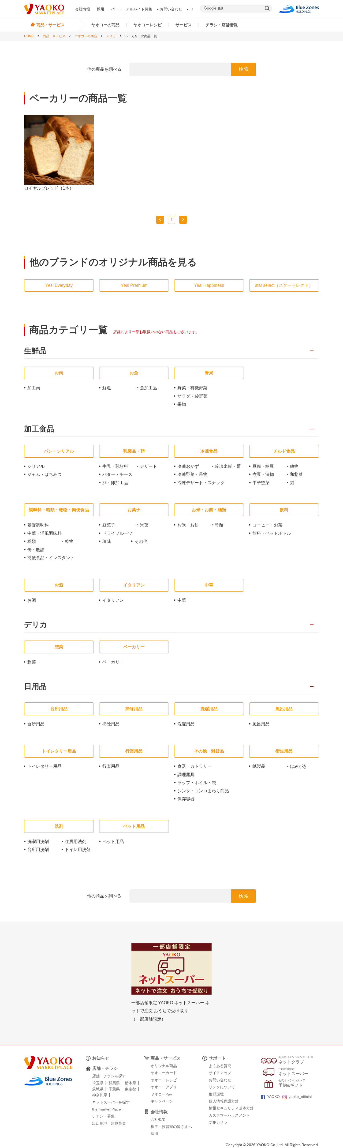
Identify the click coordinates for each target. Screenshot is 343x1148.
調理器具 (186, 774)
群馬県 (114, 1083)
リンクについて (222, 1087)
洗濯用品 (186, 724)
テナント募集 (103, 1116)
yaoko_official (300, 1096)
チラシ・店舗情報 (222, 24)
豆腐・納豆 (263, 466)
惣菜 (31, 662)
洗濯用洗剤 (38, 841)
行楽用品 (111, 766)
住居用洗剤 (75, 841)
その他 (141, 541)
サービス (184, 24)
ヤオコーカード (164, 1073)
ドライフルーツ (117, 533)
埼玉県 (97, 1083)
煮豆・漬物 (263, 474)
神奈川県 (99, 1095)
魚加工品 (148, 388)
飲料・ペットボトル (271, 533)
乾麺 (219, 525)
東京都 (130, 1089)
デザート (148, 466)
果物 (181, 404)
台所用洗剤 (38, 849)
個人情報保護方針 (224, 1101)
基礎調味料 (38, 525)
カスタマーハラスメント (229, 1115)
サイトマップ (220, 1073)
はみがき (298, 766)
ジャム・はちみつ (44, 474)
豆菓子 (108, 525)
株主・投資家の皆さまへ (171, 1126)
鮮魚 (106, 388)
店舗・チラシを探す (109, 1076)
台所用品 (35, 724)
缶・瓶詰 (35, 549)
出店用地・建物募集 (109, 1123)
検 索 (243, 69)
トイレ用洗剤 (78, 849)
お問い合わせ (171, 9)
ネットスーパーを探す (111, 1102)
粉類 (31, 541)
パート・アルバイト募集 (131, 9)
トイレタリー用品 (44, 766)
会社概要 (158, 1119)
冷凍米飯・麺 (228, 466)
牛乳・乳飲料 (115, 466)
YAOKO (273, 1096)
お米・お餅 (188, 525)
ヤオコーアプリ (164, 1087)
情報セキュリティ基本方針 (231, 1108)
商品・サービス (54, 36)
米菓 (144, 525)
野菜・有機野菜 (192, 388)
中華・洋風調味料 (44, 533)
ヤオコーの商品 (105, 24)
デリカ (111, 36)
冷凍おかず (188, 466)
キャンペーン (162, 1101)
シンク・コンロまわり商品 (203, 791)
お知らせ (100, 1058)
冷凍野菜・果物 (192, 474)
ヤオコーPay (161, 1094)
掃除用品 (111, 724)
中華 (181, 600)
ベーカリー (113, 662)
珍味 (106, 541)
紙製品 (258, 766)
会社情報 (82, 9)
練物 (294, 466)
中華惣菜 (261, 482)
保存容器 (186, 799)
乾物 (69, 541)
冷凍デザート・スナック (201, 482)
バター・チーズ (117, 474)
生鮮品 (35, 351)
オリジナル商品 (164, 1066)
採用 (100, 9)
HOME (29, 36)
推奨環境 (216, 1094)
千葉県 (114, 1089)
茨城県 (97, 1089)
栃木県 (130, 1083)
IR (191, 9)
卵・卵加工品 (115, 482)
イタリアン (113, 600)
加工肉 (33, 388)
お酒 (31, 600)
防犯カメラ (218, 1122)
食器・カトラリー (194, 766)
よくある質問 (220, 1066)
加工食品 (39, 429)
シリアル (35, 466)
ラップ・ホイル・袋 (196, 782)
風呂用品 (261, 724)
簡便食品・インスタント (50, 557)
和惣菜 (296, 474)
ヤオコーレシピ (147, 24)
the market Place (106, 1109)
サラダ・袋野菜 (192, 396)
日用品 (35, 687)
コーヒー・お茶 (267, 525)
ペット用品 (113, 841)
